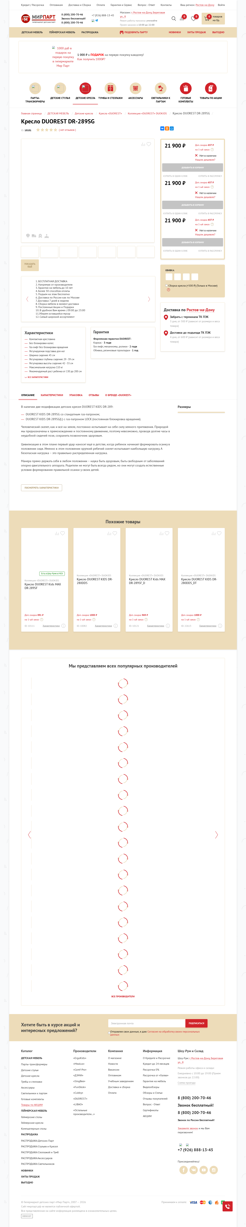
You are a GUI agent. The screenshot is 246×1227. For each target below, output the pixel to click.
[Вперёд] (216, 835)
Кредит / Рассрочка (32, 5)
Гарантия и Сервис (121, 5)
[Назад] (29, 835)
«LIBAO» (78, 1104)
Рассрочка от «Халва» (156, 1075)
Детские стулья (29, 1070)
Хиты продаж (30, 1176)
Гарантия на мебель (154, 1081)
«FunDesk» (79, 1087)
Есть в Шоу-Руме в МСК (52, 573)
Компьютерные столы (34, 1128)
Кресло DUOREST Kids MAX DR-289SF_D (147, 581)
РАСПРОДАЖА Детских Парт (37, 1140)
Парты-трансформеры (34, 1064)
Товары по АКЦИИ (32, 1104)
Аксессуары (28, 1087)
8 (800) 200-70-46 (72, 14)
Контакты (166, 5)
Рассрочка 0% (151, 1069)
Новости (113, 1063)
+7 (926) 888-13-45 (103, 15)
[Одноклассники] (167, 128)
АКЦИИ (147, 1116)
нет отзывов (67, 129)
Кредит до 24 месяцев (156, 1063)
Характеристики (51, 625)
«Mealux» (79, 1063)
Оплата (101, 5)
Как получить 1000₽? (91, 59)
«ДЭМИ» (78, 1075)
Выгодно (27, 1182)
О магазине (114, 1058)
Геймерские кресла (32, 1122)
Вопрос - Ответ (146, 5)
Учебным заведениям (121, 1081)
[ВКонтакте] (162, 128)
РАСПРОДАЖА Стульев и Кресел (39, 1146)
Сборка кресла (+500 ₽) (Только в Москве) (192, 285)
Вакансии (113, 1069)
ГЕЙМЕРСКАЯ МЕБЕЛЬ (34, 1110)
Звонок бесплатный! (73, 18)
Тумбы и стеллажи (31, 1081)
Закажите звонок (188, 1128)
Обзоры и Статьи (152, 1092)
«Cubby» (78, 1092)
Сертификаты (150, 1110)
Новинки (27, 1170)
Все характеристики (38, 377)
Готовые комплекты (32, 1099)
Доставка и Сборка (79, 5)
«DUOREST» (80, 1098)
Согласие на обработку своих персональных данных (155, 1033)
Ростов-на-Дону (205, 5)
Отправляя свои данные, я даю (155, 1033)
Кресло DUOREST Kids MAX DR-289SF (43, 586)
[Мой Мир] (172, 128)
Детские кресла (30, 1075)
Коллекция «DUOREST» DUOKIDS (42, 580)
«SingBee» (79, 1081)
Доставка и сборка (119, 1087)
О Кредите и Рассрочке (156, 1058)
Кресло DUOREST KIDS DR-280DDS (95, 581)
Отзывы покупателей (155, 1098)
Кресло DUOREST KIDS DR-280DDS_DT (199, 581)
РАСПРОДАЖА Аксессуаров (36, 1158)
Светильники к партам (34, 1093)
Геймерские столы (31, 1117)
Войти (221, 5)
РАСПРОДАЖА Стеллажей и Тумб (40, 1152)
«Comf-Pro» (80, 1069)
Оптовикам (56, 5)
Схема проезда (186, 1082)
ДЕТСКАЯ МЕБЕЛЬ (31, 1058)
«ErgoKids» (79, 1058)
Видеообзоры (151, 1087)
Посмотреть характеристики (42, 487)
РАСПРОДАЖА (29, 1134)
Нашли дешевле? (205, 159)
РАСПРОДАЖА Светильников (37, 1163)
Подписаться (196, 1023)
